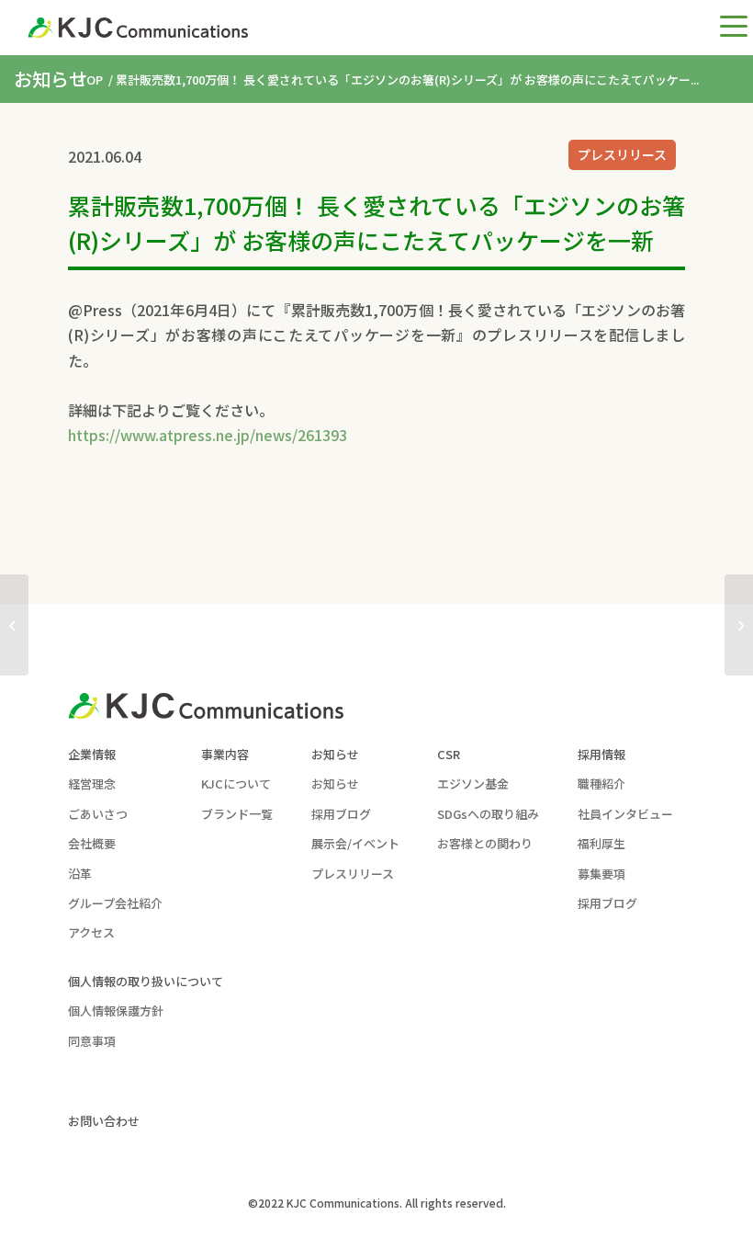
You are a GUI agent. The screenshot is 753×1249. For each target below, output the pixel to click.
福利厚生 (601, 843)
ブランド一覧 (237, 814)
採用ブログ (341, 814)
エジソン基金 (473, 783)
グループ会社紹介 (115, 903)
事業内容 (225, 754)
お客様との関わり (485, 843)
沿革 (80, 873)
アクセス (91, 932)
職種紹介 (601, 783)
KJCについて (236, 783)
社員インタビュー (625, 814)
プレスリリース (622, 154)
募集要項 (601, 873)
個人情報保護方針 (115, 1010)
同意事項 (92, 1041)
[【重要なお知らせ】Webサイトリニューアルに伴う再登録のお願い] (14, 625)
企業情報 (92, 754)
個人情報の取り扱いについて (145, 981)
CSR (448, 754)
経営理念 (92, 783)
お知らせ (335, 754)
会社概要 (92, 843)
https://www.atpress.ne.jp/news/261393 (207, 435)
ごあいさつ (98, 814)
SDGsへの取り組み (488, 814)
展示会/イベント (355, 843)
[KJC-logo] (138, 27)
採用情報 (601, 754)
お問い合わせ (104, 1121)
